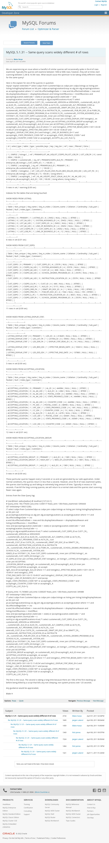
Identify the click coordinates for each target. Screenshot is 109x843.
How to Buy (91, 808)
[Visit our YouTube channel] (104, 791)
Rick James (76, 732)
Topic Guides (70, 821)
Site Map (90, 818)
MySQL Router (50, 817)
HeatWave (6, 804)
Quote (21, 701)
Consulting (28, 811)
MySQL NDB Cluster (52, 811)
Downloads (51, 799)
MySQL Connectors (73, 817)
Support (27, 814)
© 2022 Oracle (21, 833)
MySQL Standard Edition (11, 814)
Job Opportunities (93, 814)
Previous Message (83, 701)
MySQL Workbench (52, 821)
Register (104, 5)
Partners (90, 811)
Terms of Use (30, 838)
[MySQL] (8, 6)
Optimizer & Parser (48, 29)
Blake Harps (77, 716)
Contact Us (91, 804)
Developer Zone (10, 12)
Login (96, 5)
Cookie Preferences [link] (58, 838)
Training (27, 804)
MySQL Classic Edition (11, 817)
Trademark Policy (43, 838)
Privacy (5, 838)
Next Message (98, 701)
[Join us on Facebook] (94, 791)
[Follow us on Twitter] (99, 791)
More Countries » (42, 792)
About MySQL (94, 799)
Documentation (75, 799)
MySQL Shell (49, 814)
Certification (28, 808)
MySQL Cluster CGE (10, 821)
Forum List (28, 29)
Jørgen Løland (77, 720)
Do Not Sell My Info (16, 838)
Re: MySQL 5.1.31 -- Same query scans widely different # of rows (33, 720)
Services (28, 799)
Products (8, 799)
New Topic (46, 43)
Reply (14, 701)
